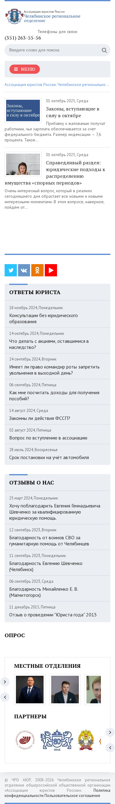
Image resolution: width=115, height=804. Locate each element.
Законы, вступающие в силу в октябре (72, 112)
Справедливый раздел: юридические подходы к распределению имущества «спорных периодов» (55, 172)
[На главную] (51, 17)
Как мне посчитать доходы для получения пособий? (54, 395)
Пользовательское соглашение (72, 795)
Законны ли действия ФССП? (39, 418)
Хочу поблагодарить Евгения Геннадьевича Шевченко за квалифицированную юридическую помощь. (54, 512)
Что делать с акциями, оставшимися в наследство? (49, 344)
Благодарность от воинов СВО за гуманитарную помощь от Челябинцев (49, 540)
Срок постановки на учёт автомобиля (49, 457)
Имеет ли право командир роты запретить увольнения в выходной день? (54, 370)
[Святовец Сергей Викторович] (65, 689)
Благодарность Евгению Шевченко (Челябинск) (45, 566)
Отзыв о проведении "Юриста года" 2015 (53, 614)
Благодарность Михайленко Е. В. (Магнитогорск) (43, 592)
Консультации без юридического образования (43, 318)
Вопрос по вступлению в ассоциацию (48, 438)
